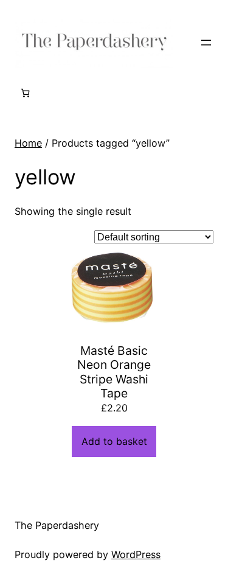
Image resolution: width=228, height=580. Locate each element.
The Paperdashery (57, 525)
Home (28, 143)
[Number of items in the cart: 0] (25, 92)
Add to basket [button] (114, 441)
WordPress (136, 554)
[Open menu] (206, 42)
